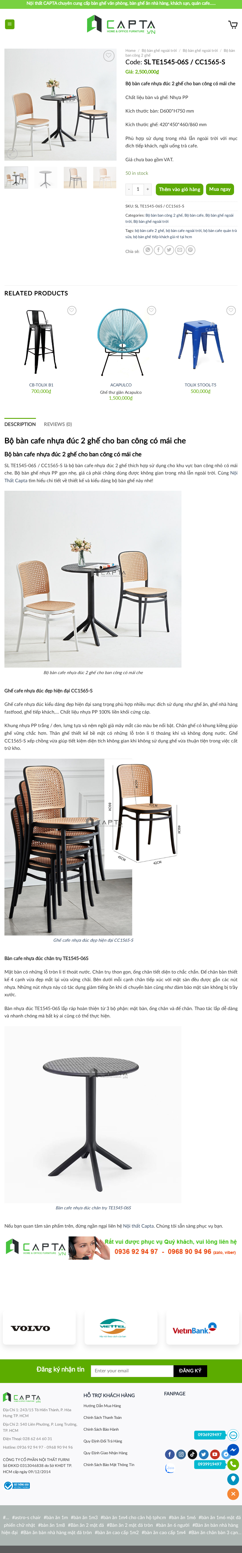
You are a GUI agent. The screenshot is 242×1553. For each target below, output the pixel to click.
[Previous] (14, 104)
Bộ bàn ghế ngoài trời (159, 51)
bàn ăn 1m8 (53, 1525)
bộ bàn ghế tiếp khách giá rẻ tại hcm (162, 237)
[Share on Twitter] (169, 250)
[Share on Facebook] (158, 250)
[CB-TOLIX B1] (41, 341)
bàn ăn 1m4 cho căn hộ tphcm (134, 1517)
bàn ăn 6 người (173, 1525)
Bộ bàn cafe (194, 215)
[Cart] (233, 24)
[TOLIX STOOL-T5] (201, 341)
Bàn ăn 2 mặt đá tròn (131, 1525)
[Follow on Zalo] (170, 1468)
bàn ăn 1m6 (183, 1517)
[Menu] (10, 24)
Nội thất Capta (138, 1226)
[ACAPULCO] (121, 341)
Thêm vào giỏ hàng (179, 189)
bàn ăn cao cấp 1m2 (118, 1532)
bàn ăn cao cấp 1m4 (165, 1532)
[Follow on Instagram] (181, 1455)
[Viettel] (121, 1327)
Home (130, 51)
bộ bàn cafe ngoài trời (184, 231)
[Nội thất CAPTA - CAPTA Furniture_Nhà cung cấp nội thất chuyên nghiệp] (121, 24)
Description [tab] (20, 424)
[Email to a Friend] (180, 250)
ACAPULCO (121, 385)
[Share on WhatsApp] (148, 250)
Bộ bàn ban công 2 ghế (164, 215)
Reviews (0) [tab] (58, 424)
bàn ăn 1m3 (85, 1517)
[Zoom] (12, 153)
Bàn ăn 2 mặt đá (87, 1525)
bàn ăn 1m (57, 1517)
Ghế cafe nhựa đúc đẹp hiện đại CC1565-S (93, 940)
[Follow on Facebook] (170, 1455)
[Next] (107, 104)
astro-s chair (28, 1517)
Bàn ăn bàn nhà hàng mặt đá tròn (57, 1532)
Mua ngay (220, 189)
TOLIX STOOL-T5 (200, 385)
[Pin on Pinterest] (190, 250)
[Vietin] (202, 1327)
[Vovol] (39, 1327)
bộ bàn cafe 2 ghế (149, 231)
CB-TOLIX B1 (41, 385)
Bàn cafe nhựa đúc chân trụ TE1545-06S (93, 1208)
